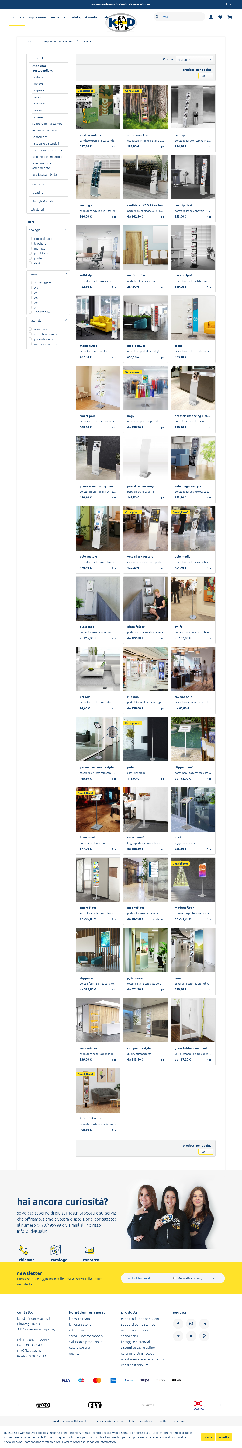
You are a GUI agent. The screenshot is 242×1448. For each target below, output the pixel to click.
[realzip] (193, 107)
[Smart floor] (98, 880)
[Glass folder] (145, 599)
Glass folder (136, 626)
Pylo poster (135, 978)
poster (38, 258)
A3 (36, 287)
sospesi (38, 96)
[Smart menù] (145, 809)
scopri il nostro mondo (86, 1336)
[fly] (53, 1405)
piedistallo (41, 253)
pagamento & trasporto (109, 1421)
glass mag (87, 626)
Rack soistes (88, 1048)
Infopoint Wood (91, 1118)
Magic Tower (136, 346)
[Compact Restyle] (145, 1020)
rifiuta (208, 1437)
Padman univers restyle (97, 767)
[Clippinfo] (98, 950)
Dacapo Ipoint (185, 275)
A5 (36, 297)
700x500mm (42, 283)
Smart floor (88, 907)
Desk (178, 837)
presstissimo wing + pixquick (195, 416)
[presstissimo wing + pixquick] (193, 388)
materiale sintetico (46, 344)
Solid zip (86, 275)
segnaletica (39, 137)
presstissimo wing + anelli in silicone (100, 486)
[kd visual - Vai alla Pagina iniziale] (121, 22)
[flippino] (145, 669)
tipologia (34, 230)
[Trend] (193, 318)
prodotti (36, 58)
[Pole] (145, 739)
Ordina (168, 59)
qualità (74, 1353)
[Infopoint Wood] (98, 1090)
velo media (183, 556)
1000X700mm (43, 312)
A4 (36, 292)
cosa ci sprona (79, 1347)
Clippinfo (86, 978)
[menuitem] (19, 17)
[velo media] (193, 528)
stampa (38, 110)
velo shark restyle (140, 556)
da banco (38, 77)
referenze (76, 1330)
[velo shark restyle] (145, 528)
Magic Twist (88, 346)
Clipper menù (184, 767)
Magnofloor (135, 907)
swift (178, 626)
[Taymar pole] (193, 669)
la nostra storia (80, 1324)
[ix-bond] (157, 1405)
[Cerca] (157, 16)
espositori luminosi (45, 130)
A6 (36, 302)
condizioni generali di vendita (70, 1421)
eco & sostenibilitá (44, 174)
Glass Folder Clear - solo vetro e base (195, 1048)
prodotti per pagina (197, 70)
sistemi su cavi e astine (47, 150)
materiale (35, 320)
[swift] (193, 599)
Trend (179, 346)
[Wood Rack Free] (145, 107)
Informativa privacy (189, 1278)
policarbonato (43, 339)
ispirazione (37, 184)
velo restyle (88, 556)
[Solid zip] (98, 247)
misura (33, 274)
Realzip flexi (183, 205)
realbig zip (87, 205)
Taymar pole (183, 697)
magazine (36, 192)
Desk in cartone (91, 135)
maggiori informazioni (101, 1441)
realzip (180, 135)
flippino (133, 697)
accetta (224, 1437)
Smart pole (87, 416)
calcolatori (37, 209)
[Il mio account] (211, 17)
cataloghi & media (42, 201)
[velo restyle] (98, 528)
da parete (39, 90)
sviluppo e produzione (85, 1341)
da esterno (39, 103)
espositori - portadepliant (42, 68)
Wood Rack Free (138, 135)
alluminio (40, 329)
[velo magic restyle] (193, 458)
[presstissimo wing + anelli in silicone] (98, 458)
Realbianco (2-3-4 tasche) (145, 205)
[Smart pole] (98, 388)
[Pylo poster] (145, 950)
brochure (40, 243)
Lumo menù (87, 837)
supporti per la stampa (47, 123)
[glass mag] (98, 599)
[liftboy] (98, 669)
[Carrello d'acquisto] (229, 17)
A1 (36, 307)
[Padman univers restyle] (98, 739)
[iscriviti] (214, 1278)
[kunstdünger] (208, 1405)
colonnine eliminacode (47, 156)
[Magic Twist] (98, 318)
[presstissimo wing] (145, 458)
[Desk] (193, 809)
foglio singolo (43, 238)
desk (37, 263)
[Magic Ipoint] (145, 247)
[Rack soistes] (98, 1020)
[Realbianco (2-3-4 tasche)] (145, 177)
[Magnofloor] (145, 880)
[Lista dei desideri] (220, 17)
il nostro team (79, 1318)
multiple (39, 248)
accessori (38, 116)
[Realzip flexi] (193, 177)
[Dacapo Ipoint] (193, 247)
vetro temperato (45, 334)
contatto (179, 1421)
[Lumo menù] (98, 809)
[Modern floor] (193, 880)
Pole (130, 767)
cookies (163, 1421)
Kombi (179, 978)
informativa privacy (140, 1421)
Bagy (130, 416)
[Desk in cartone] (98, 107)
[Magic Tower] (145, 318)
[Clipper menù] (193, 739)
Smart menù (135, 837)
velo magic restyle (188, 486)
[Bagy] (145, 388)
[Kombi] (193, 950)
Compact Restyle (139, 1048)
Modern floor (184, 907)
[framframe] (105, 1405)
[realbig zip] (98, 177)
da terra (38, 83)
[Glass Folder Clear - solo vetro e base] (193, 1020)
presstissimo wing (140, 486)
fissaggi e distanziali (45, 143)
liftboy (85, 697)
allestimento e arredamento (42, 165)
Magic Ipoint (136, 275)
